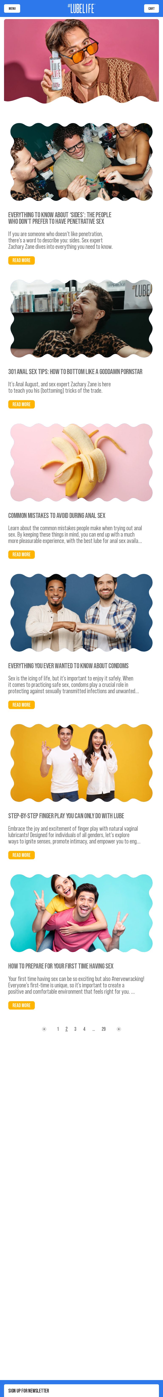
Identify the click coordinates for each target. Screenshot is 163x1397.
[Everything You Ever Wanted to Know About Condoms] (81, 613)
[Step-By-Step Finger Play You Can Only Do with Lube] (81, 763)
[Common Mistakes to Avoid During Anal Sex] (81, 462)
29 (104, 1029)
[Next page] (44, 1029)
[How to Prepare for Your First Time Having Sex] (81, 913)
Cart (151, 8)
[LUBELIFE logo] (81, 8)
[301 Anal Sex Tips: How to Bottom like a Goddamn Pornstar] (81, 319)
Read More (22, 260)
